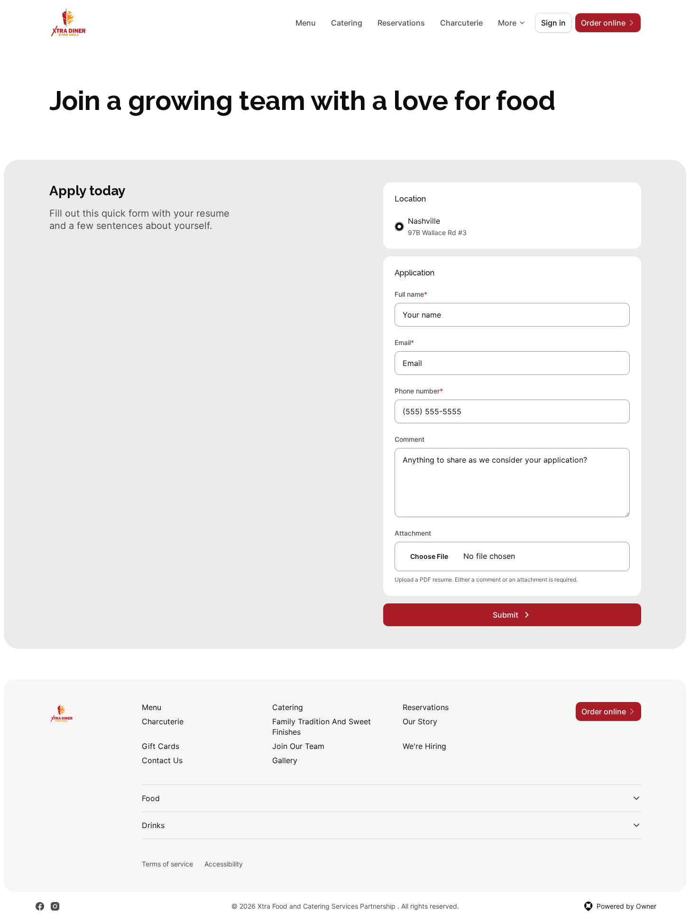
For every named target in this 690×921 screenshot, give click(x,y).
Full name (424, 294)
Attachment (413, 533)
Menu (305, 22)
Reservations (401, 22)
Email (417, 342)
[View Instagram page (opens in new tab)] (55, 906)
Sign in (553, 22)
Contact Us (162, 760)
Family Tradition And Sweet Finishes (321, 727)
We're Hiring (424, 746)
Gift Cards (160, 746)
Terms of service (167, 864)
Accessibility (223, 864)
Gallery (284, 760)
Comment (409, 439)
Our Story (420, 721)
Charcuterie (461, 22)
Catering (346, 22)
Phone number (432, 390)
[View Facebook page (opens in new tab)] (40, 906)
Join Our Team (298, 746)
